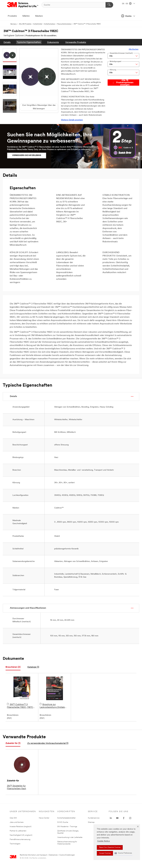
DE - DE (125, 4)
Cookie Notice (103, 841)
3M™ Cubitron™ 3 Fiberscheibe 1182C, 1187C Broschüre (20, 706)
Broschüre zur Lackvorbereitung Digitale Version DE (52, 706)
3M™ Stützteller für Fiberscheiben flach (16, 787)
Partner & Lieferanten (18, 831)
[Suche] (109, 5)
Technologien (15, 844)
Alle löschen (133, 49)
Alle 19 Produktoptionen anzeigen (124, 82)
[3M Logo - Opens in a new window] (23, 5)
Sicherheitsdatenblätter (66, 818)
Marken (39, 16)
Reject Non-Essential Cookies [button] (109, 847)
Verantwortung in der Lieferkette (69, 837)
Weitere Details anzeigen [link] (72, 120)
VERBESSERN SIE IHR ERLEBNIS (26, 155)
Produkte (12, 16)
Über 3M (13, 818)
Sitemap (91, 822)
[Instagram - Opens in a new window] (130, 818)
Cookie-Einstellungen (67, 855)
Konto (128, 16)
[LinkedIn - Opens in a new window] (111, 818)
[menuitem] (7, 42)
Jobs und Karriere (16, 822)
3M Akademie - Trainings (67, 826)
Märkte (26, 16)
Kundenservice (93, 818)
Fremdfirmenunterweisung (20, 839)
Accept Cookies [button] (105, 853)
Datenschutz (53, 855)
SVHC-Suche (62, 822)
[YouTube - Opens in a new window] (117, 818)
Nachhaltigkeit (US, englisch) (21, 835)
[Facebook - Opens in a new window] (124, 818)
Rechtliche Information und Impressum (33, 855)
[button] (123, 853)
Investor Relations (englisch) (20, 826)
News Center (44, 818)
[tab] (13, 667)
